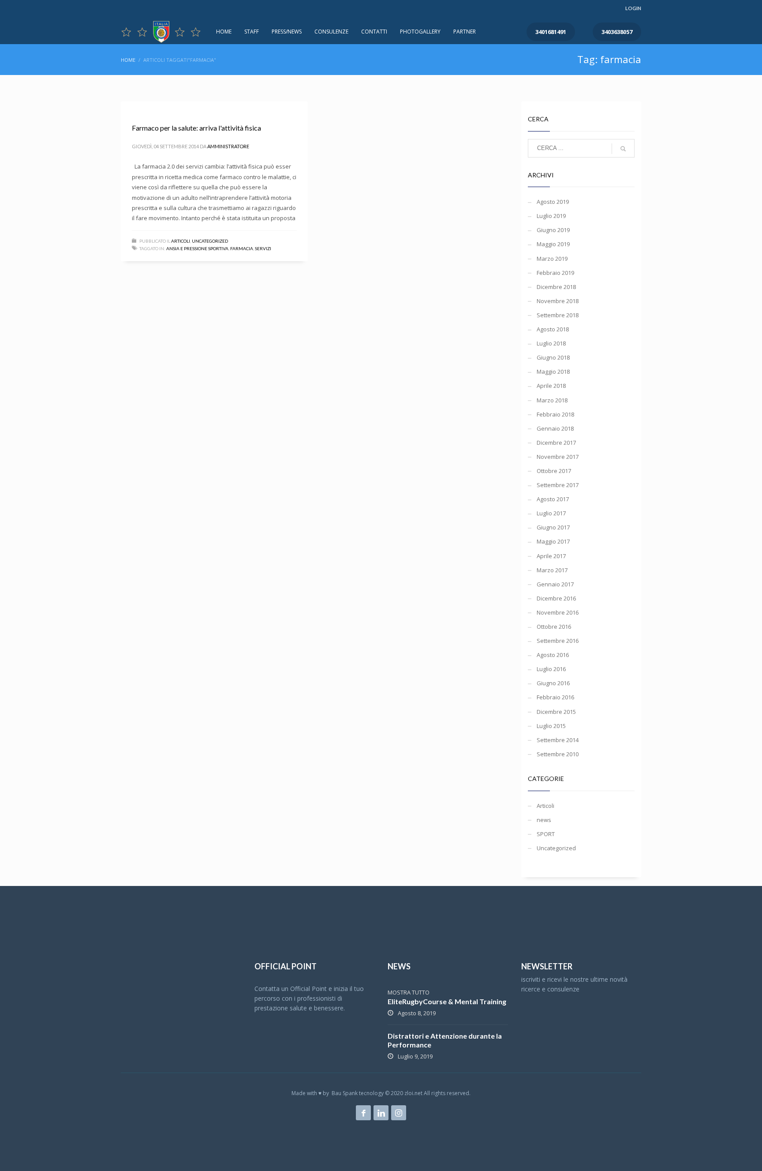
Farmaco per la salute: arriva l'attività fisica (196, 128)
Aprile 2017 (551, 556)
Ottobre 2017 (554, 471)
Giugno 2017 (553, 527)
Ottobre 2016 (554, 627)
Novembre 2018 (558, 301)
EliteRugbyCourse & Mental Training (447, 1001)
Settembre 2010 (558, 754)
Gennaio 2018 (555, 428)
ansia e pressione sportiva (197, 248)
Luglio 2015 (551, 726)
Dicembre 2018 (556, 287)
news (544, 820)
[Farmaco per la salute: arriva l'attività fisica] (131, 106)
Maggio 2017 (553, 541)
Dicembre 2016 (556, 598)
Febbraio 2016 (555, 697)
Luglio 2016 (551, 669)
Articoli (180, 241)
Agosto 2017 (553, 499)
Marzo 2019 (552, 259)
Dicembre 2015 (556, 712)
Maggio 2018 (553, 371)
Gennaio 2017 (555, 584)
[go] (623, 148)
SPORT (546, 834)
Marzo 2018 (552, 400)
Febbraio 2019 (555, 273)
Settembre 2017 (558, 485)
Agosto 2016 (553, 655)
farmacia (241, 248)
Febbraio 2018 (555, 414)
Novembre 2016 (558, 612)
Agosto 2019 (553, 202)
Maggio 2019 (553, 244)
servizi (263, 248)
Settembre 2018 (558, 315)
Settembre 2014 (558, 740)
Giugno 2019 (553, 230)
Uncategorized (210, 241)
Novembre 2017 (558, 457)
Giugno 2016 (553, 683)
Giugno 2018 (553, 357)
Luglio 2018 (551, 343)
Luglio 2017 (551, 513)
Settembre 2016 (558, 641)
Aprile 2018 (551, 386)
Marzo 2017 (552, 570)
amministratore (228, 146)
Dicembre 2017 (556, 443)
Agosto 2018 (553, 329)
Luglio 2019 (551, 216)
